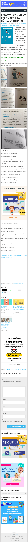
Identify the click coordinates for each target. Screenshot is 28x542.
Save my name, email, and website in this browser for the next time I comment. (12, 422)
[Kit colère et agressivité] (14, 460)
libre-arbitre (7, 369)
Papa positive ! (16, 535)
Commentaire (5, 385)
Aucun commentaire (14, 25)
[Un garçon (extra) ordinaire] (6, 302)
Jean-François (4, 23)
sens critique (18, 369)
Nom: (4, 399)
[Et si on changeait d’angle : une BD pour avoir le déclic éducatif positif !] (18, 302)
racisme (12, 369)
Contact (20, 536)
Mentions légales (10, 536)
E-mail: (4, 406)
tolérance (24, 369)
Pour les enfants (4, 25)
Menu (3, 10)
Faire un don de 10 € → (14, 364)
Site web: (4, 413)
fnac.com (15, 283)
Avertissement (15, 540)
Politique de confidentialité (14, 538)
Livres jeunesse (22, 23)
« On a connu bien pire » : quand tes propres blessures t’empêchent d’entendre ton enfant (6, 325)
